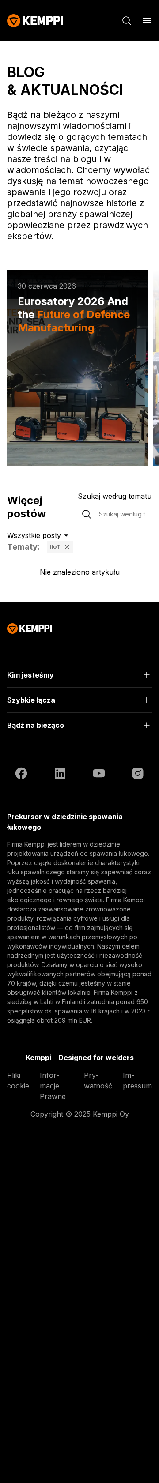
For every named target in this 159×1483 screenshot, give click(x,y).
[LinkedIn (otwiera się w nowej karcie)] (60, 774)
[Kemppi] (35, 20)
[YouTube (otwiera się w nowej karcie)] (99, 774)
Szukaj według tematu (114, 496)
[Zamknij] (67, 546)
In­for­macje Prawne (53, 1086)
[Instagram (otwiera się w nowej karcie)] (138, 774)
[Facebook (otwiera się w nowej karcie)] (21, 774)
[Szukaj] (126, 20)
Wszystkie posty (34, 535)
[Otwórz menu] (146, 20)
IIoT (54, 546)
